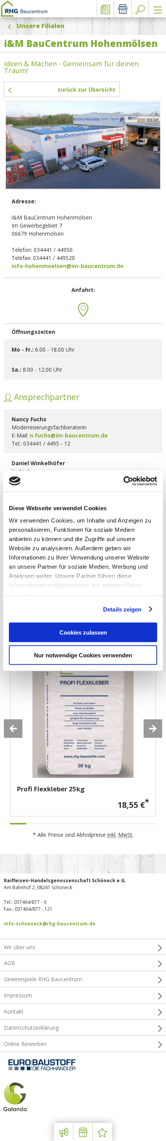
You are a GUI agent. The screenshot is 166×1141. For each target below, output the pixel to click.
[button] (13, 728)
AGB (9, 963)
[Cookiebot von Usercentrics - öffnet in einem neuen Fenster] (123, 481)
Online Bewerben (25, 1043)
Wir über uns (19, 947)
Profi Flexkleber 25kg (51, 788)
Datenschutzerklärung (31, 1027)
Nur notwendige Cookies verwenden (83, 655)
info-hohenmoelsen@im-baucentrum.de (68, 266)
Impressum (18, 995)
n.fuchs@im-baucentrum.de (69, 435)
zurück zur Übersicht (86, 89)
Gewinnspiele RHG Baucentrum (43, 979)
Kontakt (14, 1011)
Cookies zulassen (83, 632)
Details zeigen (122, 609)
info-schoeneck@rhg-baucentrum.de (49, 923)
